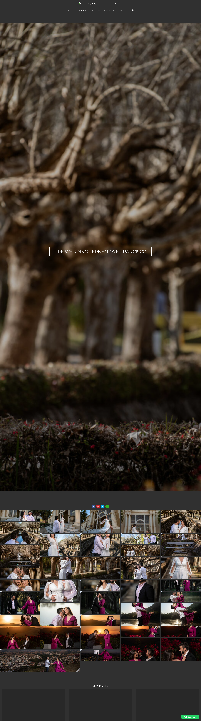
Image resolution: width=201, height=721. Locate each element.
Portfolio (95, 10)
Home (69, 10)
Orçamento (123, 10)
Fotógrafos (108, 10)
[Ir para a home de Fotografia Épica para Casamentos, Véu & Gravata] (100, 2)
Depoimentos (81, 10)
